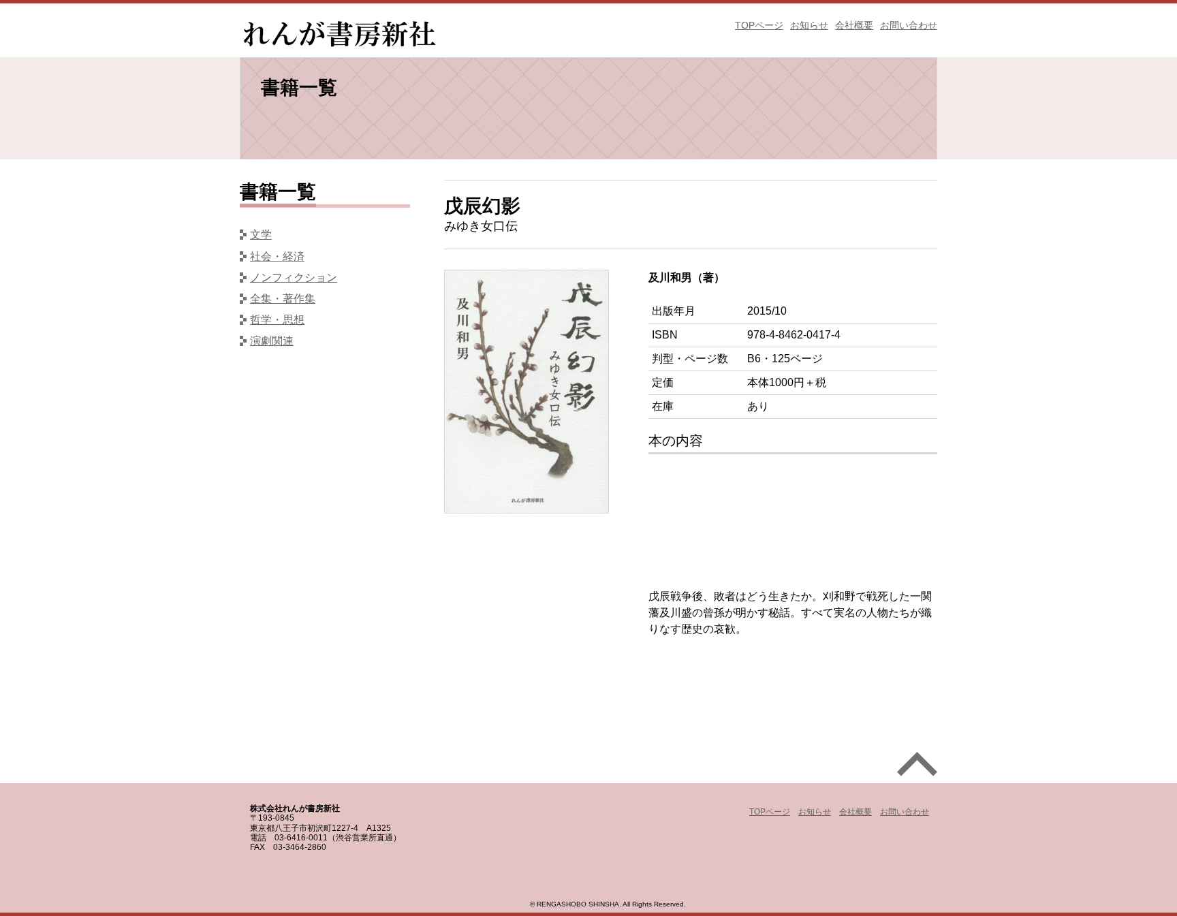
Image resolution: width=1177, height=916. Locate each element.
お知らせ (809, 25)
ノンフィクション (293, 277)
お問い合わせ (908, 25)
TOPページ (759, 25)
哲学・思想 (277, 320)
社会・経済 (277, 256)
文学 (261, 234)
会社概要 (854, 25)
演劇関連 (272, 341)
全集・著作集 (282, 298)
